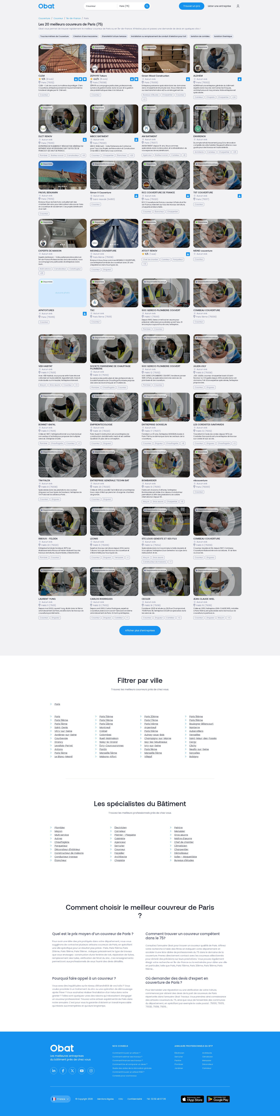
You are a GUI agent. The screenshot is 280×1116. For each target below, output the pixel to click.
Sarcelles (194, 753)
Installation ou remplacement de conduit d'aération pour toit (158, 36)
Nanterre (194, 727)
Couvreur (119, 849)
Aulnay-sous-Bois (154, 734)
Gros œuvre (181, 835)
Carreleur (120, 831)
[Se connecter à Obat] (238, 6)
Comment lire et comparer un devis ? (130, 1064)
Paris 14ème (151, 723)
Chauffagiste (62, 842)
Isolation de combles (200, 36)
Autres (58, 838)
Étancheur (60, 860)
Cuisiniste (119, 838)
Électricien (120, 827)
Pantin (103, 749)
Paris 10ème (151, 731)
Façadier (119, 853)
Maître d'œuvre (183, 838)
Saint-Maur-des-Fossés (203, 738)
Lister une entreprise (219, 6)
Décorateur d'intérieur (67, 849)
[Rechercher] (147, 6)
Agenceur (120, 842)
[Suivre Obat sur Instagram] (91, 1070)
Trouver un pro (191, 6)
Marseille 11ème (153, 753)
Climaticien (180, 845)
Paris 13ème (106, 720)
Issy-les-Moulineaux (155, 742)
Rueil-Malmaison (108, 738)
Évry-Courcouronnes (111, 745)
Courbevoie (61, 738)
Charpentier (181, 849)
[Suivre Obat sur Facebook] (63, 1070)
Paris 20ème (151, 716)
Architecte (120, 856)
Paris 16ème (196, 720)
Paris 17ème (151, 720)
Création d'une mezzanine (85, 36)
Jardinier (179, 1068)
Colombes (105, 734)
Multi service (62, 835)
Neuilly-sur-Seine (199, 749)
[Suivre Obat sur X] (72, 1070)
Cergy (192, 742)
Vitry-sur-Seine (63, 731)
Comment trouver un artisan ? (126, 1053)
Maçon (58, 831)
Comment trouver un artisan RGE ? (128, 1072)
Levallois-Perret (64, 745)
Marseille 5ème (108, 753)
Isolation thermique (223, 36)
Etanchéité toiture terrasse (114, 36)
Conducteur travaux (66, 856)
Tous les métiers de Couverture (54, 36)
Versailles (194, 734)
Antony (59, 749)
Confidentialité (134, 1099)
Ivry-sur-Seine (152, 745)
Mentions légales (105, 1099)
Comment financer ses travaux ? (127, 1060)
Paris (57, 704)
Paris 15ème (106, 716)
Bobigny (193, 756)
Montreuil (104, 727)
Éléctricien (179, 1053)
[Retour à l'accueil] (46, 6)
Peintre (178, 827)
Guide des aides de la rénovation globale (132, 1068)
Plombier (60, 827)
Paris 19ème (61, 720)
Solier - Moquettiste (185, 856)
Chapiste (119, 860)
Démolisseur (181, 853)
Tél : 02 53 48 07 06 (156, 1099)
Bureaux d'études (184, 860)
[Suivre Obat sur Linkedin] (53, 1070)
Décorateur (207, 1064)
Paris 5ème (61, 753)
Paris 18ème (196, 716)
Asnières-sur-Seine (66, 734)
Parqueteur (61, 845)
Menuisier (179, 831)
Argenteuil (150, 727)
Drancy (59, 742)
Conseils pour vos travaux (124, 1075)
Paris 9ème (150, 749)
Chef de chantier (184, 842)
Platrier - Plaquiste (125, 835)
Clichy (192, 745)
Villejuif (148, 756)
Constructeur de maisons (69, 853)
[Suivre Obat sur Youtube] (81, 1070)
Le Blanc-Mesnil (63, 756)
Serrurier (119, 845)
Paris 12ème (106, 723)
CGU (120, 1099)
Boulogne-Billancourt (201, 723)
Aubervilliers (196, 731)
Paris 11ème (61, 723)
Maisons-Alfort (108, 756)
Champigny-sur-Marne (157, 738)
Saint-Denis (61, 727)
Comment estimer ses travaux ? (127, 1056)
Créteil (103, 731)
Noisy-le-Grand (108, 742)
